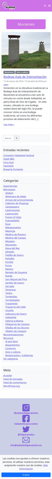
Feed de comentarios (14, 382)
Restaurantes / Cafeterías (19, 355)
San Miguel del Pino (16, 279)
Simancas (10, 289)
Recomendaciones (13, 334)
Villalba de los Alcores (17, 327)
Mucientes (9, 72)
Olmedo (9, 251)
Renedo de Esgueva (16, 272)
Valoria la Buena (14, 320)
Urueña (9, 310)
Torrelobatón (12, 300)
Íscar (8, 224)
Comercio (10, 348)
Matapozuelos (13, 227)
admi (6, 84)
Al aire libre (11, 341)
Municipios (9, 189)
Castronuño (11, 213)
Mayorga (10, 231)
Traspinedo (11, 303)
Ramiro (9, 269)
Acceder (7, 375)
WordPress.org (11, 386)
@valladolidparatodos (26, 413)
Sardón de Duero (14, 282)
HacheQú (8, 165)
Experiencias (10, 186)
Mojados (10, 241)
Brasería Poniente (13, 169)
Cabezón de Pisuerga (17, 203)
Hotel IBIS (8, 159)
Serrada (9, 286)
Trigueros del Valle (15, 307)
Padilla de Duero (14, 255)
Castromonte (12, 210)
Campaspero (12, 206)
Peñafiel (9, 258)
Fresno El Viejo (13, 217)
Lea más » (9, 124)
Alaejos (9, 193)
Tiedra (8, 293)
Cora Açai (8, 162)
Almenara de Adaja (15, 196)
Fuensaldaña (12, 220)
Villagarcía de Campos (17, 324)
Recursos (8, 338)
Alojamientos (12, 345)
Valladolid (10, 317)
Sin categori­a (10, 358)
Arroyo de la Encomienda (19, 200)
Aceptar (26, 474)
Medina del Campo (15, 237)
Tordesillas (11, 296)
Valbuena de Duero (16, 313)
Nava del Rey (12, 248)
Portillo (9, 262)
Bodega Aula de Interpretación (25, 77)
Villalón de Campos (15, 331)
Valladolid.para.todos (26, 423)
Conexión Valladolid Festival (18, 155)
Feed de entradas (12, 379)
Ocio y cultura (22, 72)
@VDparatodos (26, 434)
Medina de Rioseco (15, 234)
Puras (8, 265)
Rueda (8, 275)
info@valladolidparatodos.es (26, 445)
